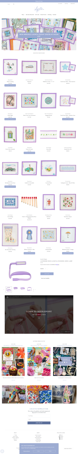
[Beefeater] (48, 202)
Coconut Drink (49, 182)
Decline (50, 451)
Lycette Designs (48, 147)
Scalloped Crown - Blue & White (68, 182)
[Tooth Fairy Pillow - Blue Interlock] (67, 66)
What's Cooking (10, 81)
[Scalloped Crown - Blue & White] (67, 168)
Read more (13, 380)
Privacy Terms (15, 436)
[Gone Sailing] (10, 202)
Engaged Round (48, 115)
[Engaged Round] (48, 100)
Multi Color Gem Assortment (29, 115)
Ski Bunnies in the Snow (10, 182)
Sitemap (15, 440)
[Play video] (39, 318)
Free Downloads (38, 440)
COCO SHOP (39, 393)
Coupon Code (38, 441)
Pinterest (61, 437)
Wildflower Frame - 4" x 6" (48, 81)
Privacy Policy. (33, 448)
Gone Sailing (10, 216)
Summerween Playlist (64, 345)
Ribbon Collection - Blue (29, 249)
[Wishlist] (2, 451)
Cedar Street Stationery (29, 79)
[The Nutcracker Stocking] (10, 234)
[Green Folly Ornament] (10, 134)
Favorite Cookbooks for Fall (13, 345)
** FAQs (15, 435)
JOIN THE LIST (39, 423)
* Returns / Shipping (15, 437)
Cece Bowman (10, 147)
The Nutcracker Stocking (10, 249)
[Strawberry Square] (67, 202)
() (66, 3)
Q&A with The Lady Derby (39, 345)
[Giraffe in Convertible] (29, 168)
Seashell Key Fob (67, 149)
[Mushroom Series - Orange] (67, 234)
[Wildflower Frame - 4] (48, 67)
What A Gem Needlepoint (29, 113)
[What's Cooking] (10, 66)
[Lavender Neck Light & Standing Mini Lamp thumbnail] (9, 289)
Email (61, 435)
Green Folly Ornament (10, 149)
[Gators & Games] (29, 134)
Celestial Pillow (48, 249)
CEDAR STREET (64, 393)
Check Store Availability (45, 278)
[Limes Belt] (48, 134)
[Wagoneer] (29, 66)
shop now (14, 395)
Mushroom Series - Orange (67, 249)
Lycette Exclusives (38, 435)
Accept (38, 451)
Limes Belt (48, 149)
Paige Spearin (10, 79)
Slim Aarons (48, 181)
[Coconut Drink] (48, 168)
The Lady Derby (67, 79)
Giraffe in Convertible (29, 182)
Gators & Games (29, 149)
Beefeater (49, 216)
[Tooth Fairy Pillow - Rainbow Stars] (67, 100)
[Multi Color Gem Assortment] (29, 101)
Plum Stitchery (29, 247)
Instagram (61, 436)
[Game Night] (10, 100)
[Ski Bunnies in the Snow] (10, 168)
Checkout (73, 3)
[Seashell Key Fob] (67, 134)
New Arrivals (38, 436)
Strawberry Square (68, 216)
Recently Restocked (38, 437)
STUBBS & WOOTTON (14, 393)
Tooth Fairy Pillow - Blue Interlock (67, 81)
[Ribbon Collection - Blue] (29, 235)
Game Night (10, 115)
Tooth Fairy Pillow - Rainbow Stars (67, 115)
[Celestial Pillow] (48, 235)
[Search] (14, 4)
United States (67, 448)
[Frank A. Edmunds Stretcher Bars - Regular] (29, 202)
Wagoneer (29, 81)
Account (60, 3)
